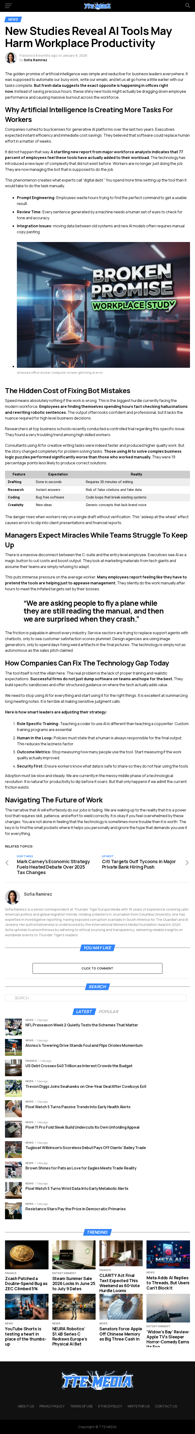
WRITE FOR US (138, 1406)
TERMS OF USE (81, 1406)
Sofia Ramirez (35, 60)
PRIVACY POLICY (51, 1406)
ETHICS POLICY (110, 1406)
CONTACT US (166, 1406)
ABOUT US (26, 1406)
